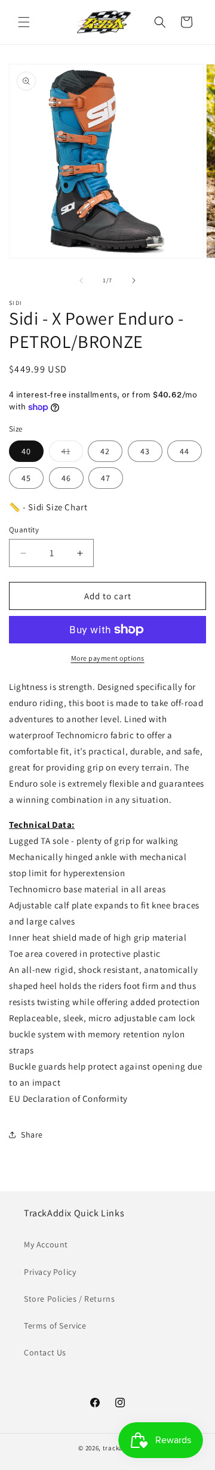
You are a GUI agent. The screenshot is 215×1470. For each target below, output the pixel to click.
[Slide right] (134, 280)
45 (26, 478)
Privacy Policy (50, 1271)
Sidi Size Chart (57, 507)
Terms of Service (55, 1325)
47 (105, 478)
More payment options (108, 658)
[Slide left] (81, 280)
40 (26, 451)
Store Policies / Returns (69, 1298)
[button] (24, 22)
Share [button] (32, 1134)
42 (105, 451)
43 (145, 451)
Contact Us (45, 1352)
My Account (46, 1244)
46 (66, 478)
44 (184, 451)
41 (72, 453)
